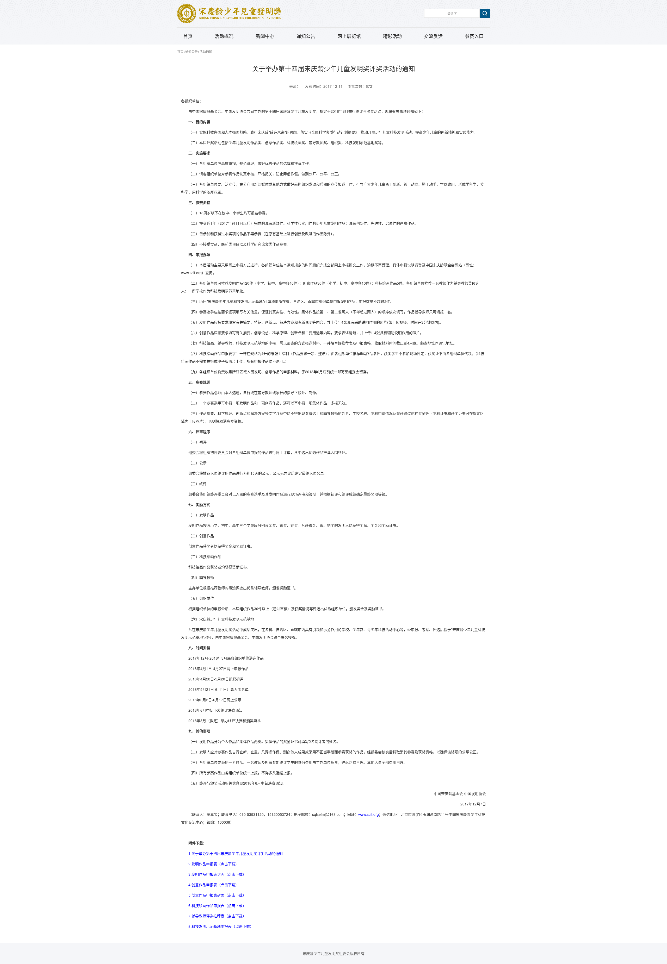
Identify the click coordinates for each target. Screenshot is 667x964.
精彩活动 (392, 36)
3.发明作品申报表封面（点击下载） (217, 874)
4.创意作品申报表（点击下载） (213, 884)
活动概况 (224, 36)
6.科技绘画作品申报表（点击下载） (217, 905)
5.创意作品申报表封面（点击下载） (217, 895)
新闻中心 (265, 36)
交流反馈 (433, 36)
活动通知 (206, 51)
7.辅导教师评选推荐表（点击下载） (217, 915)
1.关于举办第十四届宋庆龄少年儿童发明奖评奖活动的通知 (235, 853)
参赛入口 (474, 36)
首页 (188, 36)
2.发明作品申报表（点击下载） (213, 863)
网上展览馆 (349, 36)
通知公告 (306, 36)
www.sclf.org (368, 814)
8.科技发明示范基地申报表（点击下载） (221, 926)
